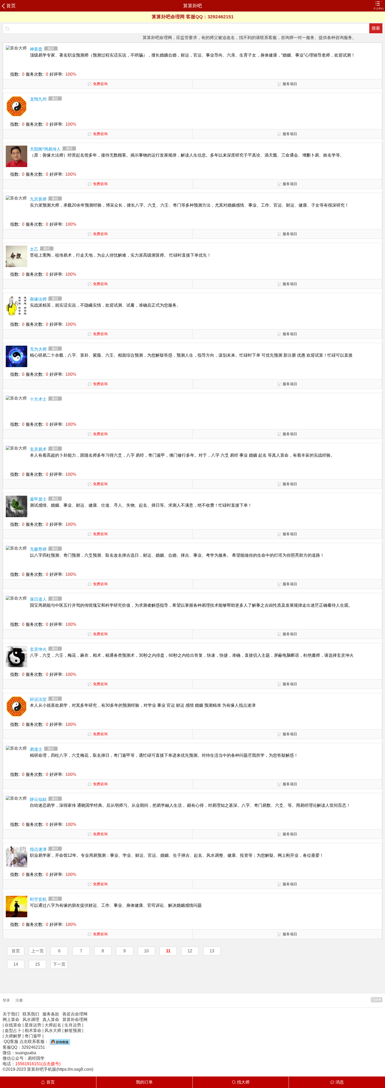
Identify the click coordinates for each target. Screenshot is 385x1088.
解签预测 (72, 1030)
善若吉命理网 (74, 1014)
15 (37, 964)
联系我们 (31, 1014)
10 (146, 951)
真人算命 (50, 1019)
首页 (11, 5)
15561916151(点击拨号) (37, 1064)
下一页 (59, 964)
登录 (6, 1000)
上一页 (37, 951)
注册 (19, 1000)
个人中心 (378, 8)
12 (190, 951)
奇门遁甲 (33, 1036)
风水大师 (53, 1030)
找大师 (243, 1082)
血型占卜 (13, 1030)
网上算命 (11, 1019)
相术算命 (33, 1030)
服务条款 (50, 1014)
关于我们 (11, 1014)
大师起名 (53, 1025)
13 (212, 951)
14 (15, 964)
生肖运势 (72, 1025)
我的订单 (144, 1082)
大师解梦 (13, 1036)
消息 (340, 1082)
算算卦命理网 (74, 1019)
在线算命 (13, 1025)
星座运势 (33, 1025)
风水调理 (31, 1019)
